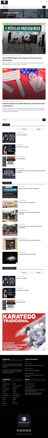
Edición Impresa (5, 387)
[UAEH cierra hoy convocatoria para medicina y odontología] (10, 216)
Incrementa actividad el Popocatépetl (27, 254)
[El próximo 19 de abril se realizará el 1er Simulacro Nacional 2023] (10, 230)
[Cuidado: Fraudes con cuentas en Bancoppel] (10, 192)
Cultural (14, 384)
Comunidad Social (6, 384)
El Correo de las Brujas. (21, 134)
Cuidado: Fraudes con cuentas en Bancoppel (28, 188)
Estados (14, 389)
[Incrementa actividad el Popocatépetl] (10, 258)
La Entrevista (15, 393)
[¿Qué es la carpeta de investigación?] (10, 204)
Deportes (4, 385)
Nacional (4, 397)
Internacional (5, 393)
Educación (15, 387)
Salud (14, 401)
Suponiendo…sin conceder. (22, 146)
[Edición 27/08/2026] (8, 161)
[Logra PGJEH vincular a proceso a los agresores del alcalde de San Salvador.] (8, 173)
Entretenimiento (5, 389)
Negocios (15, 397)
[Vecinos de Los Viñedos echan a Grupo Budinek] (10, 244)
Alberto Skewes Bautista (8, 55)
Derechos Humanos (17, 385)
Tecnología (15, 403)
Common (38, 129)
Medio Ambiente (5, 395)
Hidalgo (14, 391)
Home (4, 15)
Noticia (3, 399)
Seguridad (4, 403)
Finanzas (4, 391)
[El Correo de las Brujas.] (8, 137)
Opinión (14, 399)
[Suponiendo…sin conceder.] (8, 149)
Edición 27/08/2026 (20, 158)
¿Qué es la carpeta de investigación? (26, 202)
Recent (9, 129)
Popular (24, 129)
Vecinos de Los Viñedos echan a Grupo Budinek (29, 240)
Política (4, 401)
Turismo (4, 405)
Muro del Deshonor (17, 395)
